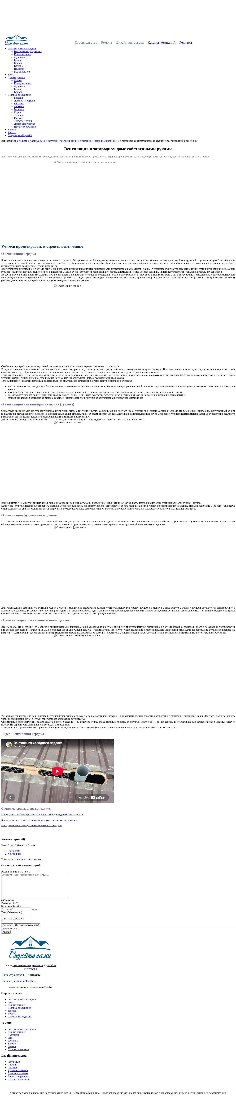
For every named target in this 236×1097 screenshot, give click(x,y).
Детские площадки (24, 100)
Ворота (12, 132)
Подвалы (19, 68)
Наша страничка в (20, 975)
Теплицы (19, 115)
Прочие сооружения (25, 126)
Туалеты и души (23, 120)
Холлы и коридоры (18, 1076)
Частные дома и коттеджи (22, 48)
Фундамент (20, 57)
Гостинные (14, 1061)
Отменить (7, 925)
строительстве (22, 965)
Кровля (18, 63)
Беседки (18, 97)
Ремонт (106, 42)
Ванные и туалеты (18, 1073)
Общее (18, 80)
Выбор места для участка (28, 51)
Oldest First (13, 850)
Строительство (86, 42)
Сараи (17, 112)
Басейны (19, 103)
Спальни (12, 1064)
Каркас (18, 60)
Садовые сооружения (19, 94)
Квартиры (13, 1034)
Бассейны (13, 1040)
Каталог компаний (161, 42)
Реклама (185, 42)
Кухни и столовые (18, 1070)
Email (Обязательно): (12, 918)
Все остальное (22, 71)
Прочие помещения (18, 1049)
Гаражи (18, 118)
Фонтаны (19, 106)
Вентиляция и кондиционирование (97, 140)
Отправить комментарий (27, 925)
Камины (18, 65)
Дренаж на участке (24, 123)
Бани (10, 74)
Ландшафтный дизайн (20, 135)
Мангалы (19, 109)
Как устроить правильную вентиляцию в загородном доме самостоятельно (42, 814)
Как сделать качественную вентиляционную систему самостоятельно (39, 820)
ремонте (37, 965)
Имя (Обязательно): (12, 912)
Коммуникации (22, 54)
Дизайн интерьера (130, 42)
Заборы (12, 129)
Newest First (14, 853)
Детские (12, 1067)
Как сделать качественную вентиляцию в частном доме (31, 825)
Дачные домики (16, 77)
